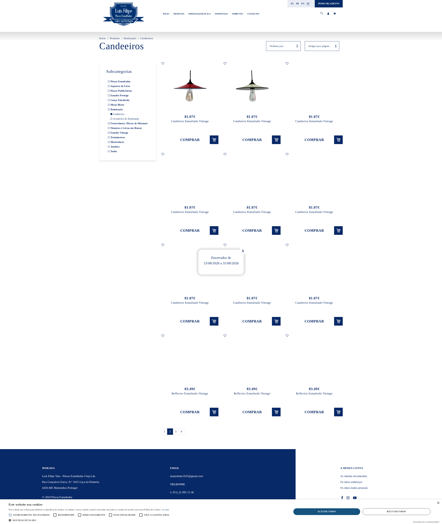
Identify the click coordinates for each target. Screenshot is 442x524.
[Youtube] (355, 497)
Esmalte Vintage (119, 132)
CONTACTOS (253, 14)
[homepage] (123, 26)
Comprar (190, 140)
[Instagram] (348, 497)
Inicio (166, 14)
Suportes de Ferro (120, 86)
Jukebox (115, 146)
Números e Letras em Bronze (126, 128)
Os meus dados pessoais (354, 487)
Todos (113, 151)
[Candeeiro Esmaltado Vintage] (189, 86)
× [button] (438, 503)
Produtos (179, 14)
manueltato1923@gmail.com (186, 476)
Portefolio (221, 14)
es (292, 3)
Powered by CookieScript (426, 522)
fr (297, 3)
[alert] (221, 511)
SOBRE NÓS (237, 14)
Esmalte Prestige (119, 95)
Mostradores (117, 142)
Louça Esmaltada (119, 100)
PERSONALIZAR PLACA (200, 14)
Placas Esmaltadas (120, 81)
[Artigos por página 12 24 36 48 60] (322, 46)
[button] (90, 519)
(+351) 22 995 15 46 (182, 492)
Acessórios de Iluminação (126, 118)
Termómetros (117, 137)
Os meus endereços (351, 482)
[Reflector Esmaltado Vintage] (189, 358)
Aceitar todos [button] (327, 511)
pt (308, 3)
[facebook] (342, 497)
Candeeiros (146, 38)
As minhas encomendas (353, 476)
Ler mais (165, 509)
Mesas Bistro (117, 105)
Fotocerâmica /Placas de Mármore (129, 123)
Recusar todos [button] (396, 511)
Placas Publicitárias (121, 91)
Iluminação (130, 38)
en (302, 3)
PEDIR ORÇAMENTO (328, 3)
